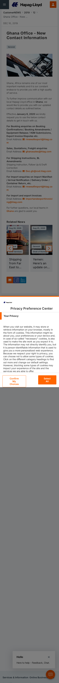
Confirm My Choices (14, 381)
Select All (47, 380)
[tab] (29, 316)
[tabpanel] (30, 351)
